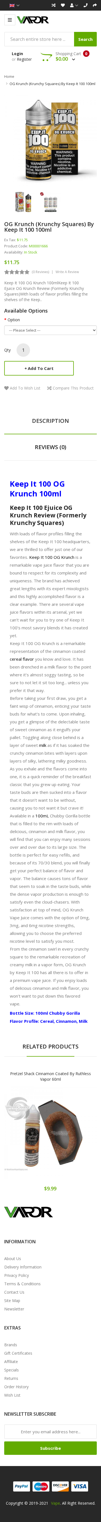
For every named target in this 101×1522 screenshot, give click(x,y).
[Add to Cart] (31, 1137)
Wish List (12, 1395)
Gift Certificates (18, 1353)
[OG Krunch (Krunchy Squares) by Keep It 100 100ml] (23, 201)
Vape (55, 1503)
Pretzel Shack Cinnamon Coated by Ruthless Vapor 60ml (50, 1076)
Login (17, 53)
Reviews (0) (50, 447)
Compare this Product (73, 388)
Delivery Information (23, 1267)
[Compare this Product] (70, 1137)
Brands (10, 1344)
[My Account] (74, 5)
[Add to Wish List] (50, 1137)
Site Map (12, 1300)
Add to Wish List (25, 388)
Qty (7, 350)
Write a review (67, 271)
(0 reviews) (40, 271)
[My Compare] (54, 5)
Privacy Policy (16, 1275)
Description (50, 421)
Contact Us (14, 1292)
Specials (11, 1370)
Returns (11, 1378)
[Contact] (86, 5)
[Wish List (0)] (63, 5)
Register (24, 59)
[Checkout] (95, 5)
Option (14, 319)
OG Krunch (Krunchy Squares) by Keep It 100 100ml (52, 83)
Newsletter (14, 1309)
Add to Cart (41, 368)
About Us (12, 1258)
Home (9, 76)
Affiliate (11, 1361)
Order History (16, 1386)
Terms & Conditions (22, 1283)
